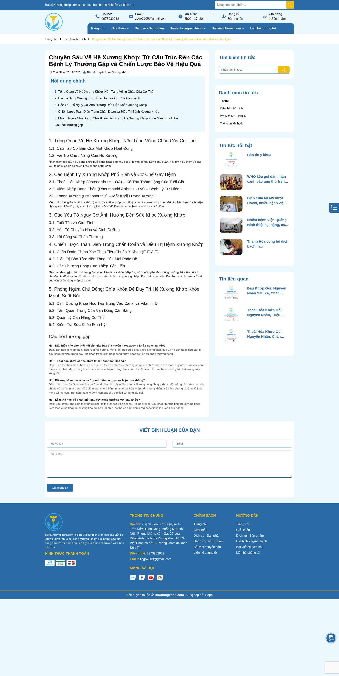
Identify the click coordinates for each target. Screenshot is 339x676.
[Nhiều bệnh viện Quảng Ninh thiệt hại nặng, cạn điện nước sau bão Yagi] (231, 225)
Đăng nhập (235, 18)
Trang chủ (98, 28)
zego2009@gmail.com (150, 18)
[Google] (160, 577)
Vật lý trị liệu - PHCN (233, 116)
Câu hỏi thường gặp (69, 125)
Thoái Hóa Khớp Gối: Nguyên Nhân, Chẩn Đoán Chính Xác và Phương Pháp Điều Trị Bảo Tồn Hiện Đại (266, 334)
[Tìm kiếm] (290, 5)
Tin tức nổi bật (235, 145)
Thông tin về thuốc (231, 123)
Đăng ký (233, 14)
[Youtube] (151, 577)
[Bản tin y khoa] (231, 160)
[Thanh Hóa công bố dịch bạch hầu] (231, 247)
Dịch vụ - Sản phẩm (149, 28)
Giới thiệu (119, 28)
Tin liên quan (234, 278)
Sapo (209, 595)
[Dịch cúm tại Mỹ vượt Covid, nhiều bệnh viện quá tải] (231, 204)
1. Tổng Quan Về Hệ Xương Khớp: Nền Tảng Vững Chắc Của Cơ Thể (104, 91)
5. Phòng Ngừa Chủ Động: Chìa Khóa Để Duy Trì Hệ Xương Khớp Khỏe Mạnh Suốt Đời (116, 118)
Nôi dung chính (68, 80)
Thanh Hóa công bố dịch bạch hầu (267, 244)
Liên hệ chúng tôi (263, 28)
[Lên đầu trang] (331, 652)
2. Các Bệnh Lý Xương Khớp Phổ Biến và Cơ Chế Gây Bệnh (97, 98)
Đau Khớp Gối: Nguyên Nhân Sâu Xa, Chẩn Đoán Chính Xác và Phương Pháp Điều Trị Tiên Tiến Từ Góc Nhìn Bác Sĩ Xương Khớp (266, 291)
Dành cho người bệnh (186, 28)
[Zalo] (133, 577)
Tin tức (224, 101)
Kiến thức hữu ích (231, 108)
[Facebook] (142, 577)
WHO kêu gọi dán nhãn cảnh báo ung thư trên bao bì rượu (266, 179)
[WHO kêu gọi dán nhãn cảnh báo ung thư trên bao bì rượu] (231, 182)
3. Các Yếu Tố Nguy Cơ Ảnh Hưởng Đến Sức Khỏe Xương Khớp (101, 105)
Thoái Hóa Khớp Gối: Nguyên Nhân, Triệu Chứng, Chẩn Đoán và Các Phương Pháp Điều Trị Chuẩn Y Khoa (267, 313)
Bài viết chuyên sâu (227, 28)
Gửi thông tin (60, 487)
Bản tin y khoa (259, 155)
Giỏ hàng (275, 14)
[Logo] (54, 21)
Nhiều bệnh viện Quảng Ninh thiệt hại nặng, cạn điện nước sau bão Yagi (267, 222)
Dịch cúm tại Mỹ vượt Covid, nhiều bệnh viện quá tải (266, 201)
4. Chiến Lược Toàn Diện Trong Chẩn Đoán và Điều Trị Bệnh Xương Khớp (107, 111)
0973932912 (110, 18)
